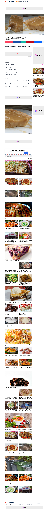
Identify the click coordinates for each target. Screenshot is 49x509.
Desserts (20, 503)
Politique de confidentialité (30, 505)
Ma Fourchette (8, 39)
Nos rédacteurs (29, 503)
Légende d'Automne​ (41, 34)
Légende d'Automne (29, 133)
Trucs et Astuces (21, 504)
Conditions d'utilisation (30, 504)
